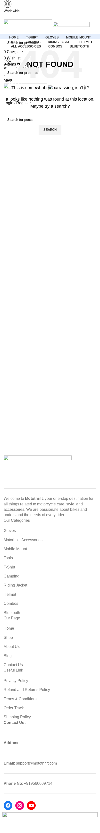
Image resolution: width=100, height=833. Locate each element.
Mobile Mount (15, 549)
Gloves (10, 531)
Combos (11, 603)
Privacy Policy (16, 681)
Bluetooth (12, 613)
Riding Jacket (15, 585)
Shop (8, 637)
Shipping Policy (17, 717)
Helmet (10, 594)
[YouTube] (31, 805)
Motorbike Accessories (23, 540)
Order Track (14, 708)
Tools (8, 558)
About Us (12, 646)
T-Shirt (9, 567)
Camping (11, 576)
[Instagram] (19, 805)
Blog (8, 656)
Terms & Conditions (20, 699)
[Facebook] (8, 805)
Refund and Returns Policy (27, 690)
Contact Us (13, 665)
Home (9, 628)
